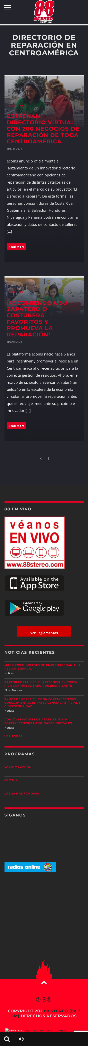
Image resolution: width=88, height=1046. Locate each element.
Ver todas (14, 736)
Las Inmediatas (18, 766)
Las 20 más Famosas (22, 793)
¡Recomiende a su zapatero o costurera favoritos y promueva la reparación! (37, 319)
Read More (16, 247)
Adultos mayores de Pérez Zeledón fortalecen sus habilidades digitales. (39, 721)
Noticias (16, 105)
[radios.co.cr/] (30, 871)
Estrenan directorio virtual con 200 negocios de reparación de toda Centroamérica (43, 129)
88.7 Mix (11, 780)
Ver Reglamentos (44, 633)
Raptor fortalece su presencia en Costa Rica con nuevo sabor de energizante (41, 684)
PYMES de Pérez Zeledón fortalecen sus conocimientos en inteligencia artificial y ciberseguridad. (43, 703)
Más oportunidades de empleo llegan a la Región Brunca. (43, 667)
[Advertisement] (44, 907)
